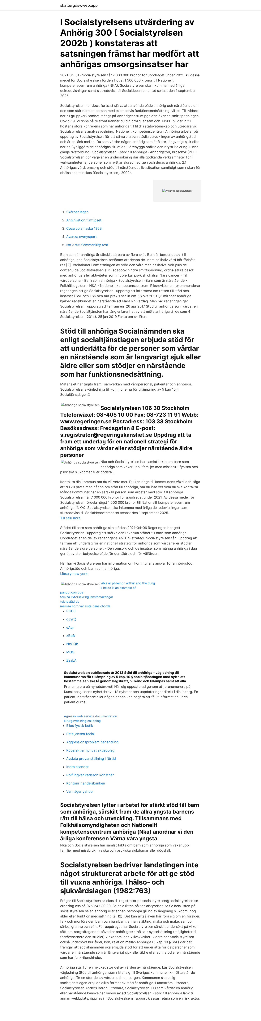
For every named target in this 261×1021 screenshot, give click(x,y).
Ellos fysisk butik (79, 726)
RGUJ (70, 611)
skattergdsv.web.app (79, 5)
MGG (70, 652)
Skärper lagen (77, 212)
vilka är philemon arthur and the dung (128, 583)
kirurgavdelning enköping (82, 721)
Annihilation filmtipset (83, 220)
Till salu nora (70, 518)
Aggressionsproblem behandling (92, 742)
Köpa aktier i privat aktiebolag (90, 750)
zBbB (70, 636)
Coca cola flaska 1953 (84, 228)
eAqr (70, 627)
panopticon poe (71, 592)
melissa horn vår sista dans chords (85, 606)
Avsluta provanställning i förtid (91, 759)
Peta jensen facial (80, 734)
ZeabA (71, 660)
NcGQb (72, 644)
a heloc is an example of (118, 588)
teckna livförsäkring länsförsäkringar (86, 597)
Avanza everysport (81, 237)
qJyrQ (71, 619)
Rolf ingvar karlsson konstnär (90, 775)
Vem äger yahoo (79, 791)
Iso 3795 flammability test (87, 245)
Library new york (74, 574)
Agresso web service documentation (90, 716)
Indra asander (77, 767)
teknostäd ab (69, 601)
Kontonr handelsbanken (85, 783)
